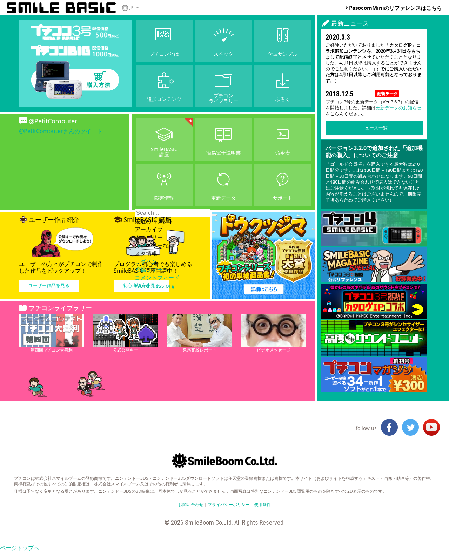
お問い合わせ (190, 504)
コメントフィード (157, 277)
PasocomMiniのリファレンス (385, 8)
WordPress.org (155, 285)
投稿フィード (151, 269)
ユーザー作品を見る (48, 285)
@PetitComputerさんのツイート (60, 131)
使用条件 (262, 504)
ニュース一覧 (374, 127)
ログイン (146, 261)
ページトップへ (19, 548)
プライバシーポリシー (229, 504)
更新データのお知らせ (398, 107)
